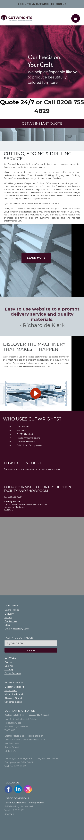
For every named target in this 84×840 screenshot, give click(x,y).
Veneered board (13, 701)
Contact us (10, 621)
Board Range (11, 609)
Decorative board (14, 686)
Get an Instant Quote (16, 628)
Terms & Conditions (15, 802)
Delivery (9, 613)
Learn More (36, 257)
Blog (7, 624)
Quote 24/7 (17, 102)
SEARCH (31, 650)
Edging (8, 665)
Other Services (12, 673)
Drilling (8, 669)
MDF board (10, 690)
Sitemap (9, 813)
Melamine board (13, 694)
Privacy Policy (36, 802)
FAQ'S (8, 617)
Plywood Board (13, 698)
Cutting (8, 662)
